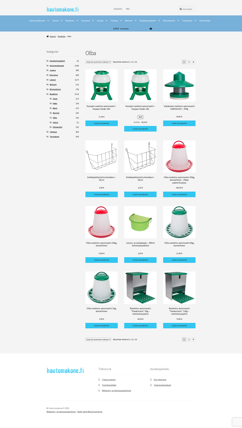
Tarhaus (114, 20)
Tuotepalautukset (162, 385)
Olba (55, 117)
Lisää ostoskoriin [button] (101, 123)
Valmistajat (204, 20)
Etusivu (53, 36)
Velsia (55, 122)
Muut (55, 108)
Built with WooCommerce (90, 411)
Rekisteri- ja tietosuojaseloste (116, 390)
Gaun (55, 98)
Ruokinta (70, 20)
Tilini (128, 9)
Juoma (55, 20)
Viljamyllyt (57, 127)
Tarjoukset (187, 20)
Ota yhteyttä (160, 379)
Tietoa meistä (109, 379)
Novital (56, 113)
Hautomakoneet (37, 20)
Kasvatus (85, 20)
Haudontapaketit (147, 20)
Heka (55, 103)
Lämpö (100, 20)
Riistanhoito (169, 20)
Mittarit (129, 20)
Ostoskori (118, 9)
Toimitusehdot (109, 385)
